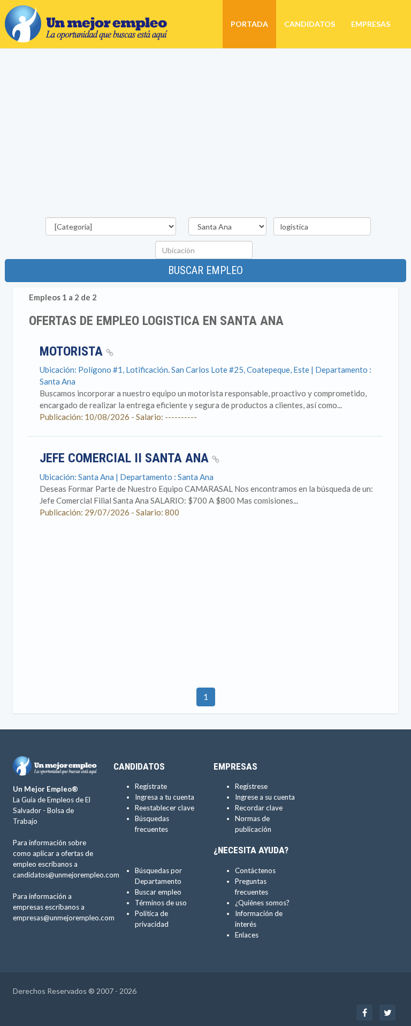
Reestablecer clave (164, 807)
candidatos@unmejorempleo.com (66, 874)
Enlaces (246, 935)
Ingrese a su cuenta (265, 797)
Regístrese (251, 786)
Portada (249, 23)
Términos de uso (161, 902)
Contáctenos (255, 870)
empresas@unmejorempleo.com (64, 917)
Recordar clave (259, 807)
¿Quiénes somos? (262, 902)
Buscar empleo (205, 270)
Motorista (73, 351)
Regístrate (151, 786)
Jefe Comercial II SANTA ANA (126, 458)
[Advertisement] (205, 135)
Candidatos (309, 23)
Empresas (370, 23)
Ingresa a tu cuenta (164, 797)
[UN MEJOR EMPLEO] (90, 13)
